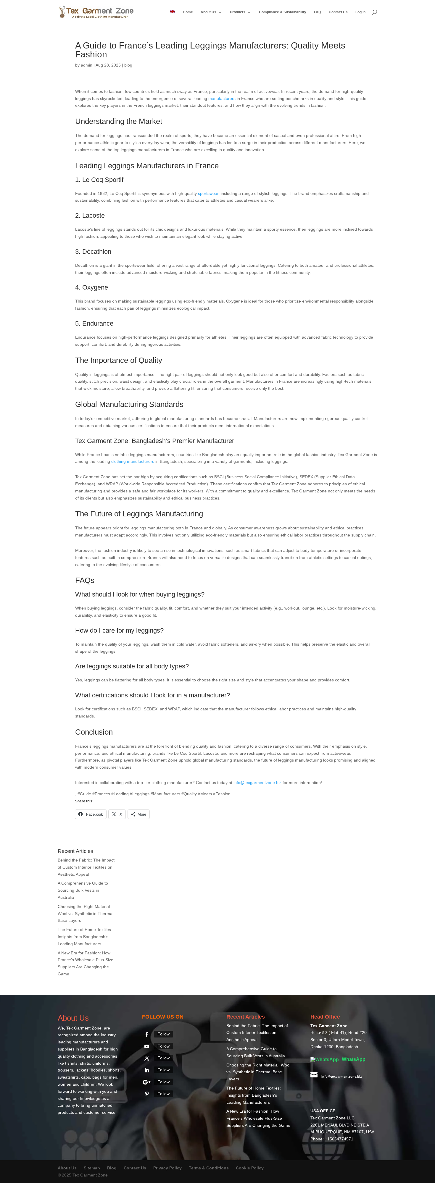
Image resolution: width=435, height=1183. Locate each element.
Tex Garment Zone (84, 1028)
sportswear (208, 193)
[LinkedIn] (147, 1070)
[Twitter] (147, 1058)
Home (188, 12)
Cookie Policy (250, 1168)
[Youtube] (147, 1046)
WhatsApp (353, 1059)
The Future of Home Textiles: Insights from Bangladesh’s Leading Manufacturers (85, 936)
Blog (112, 1168)
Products (237, 12)
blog (128, 65)
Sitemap (92, 1168)
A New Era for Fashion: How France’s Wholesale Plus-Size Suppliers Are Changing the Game (258, 1118)
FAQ (317, 12)
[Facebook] (147, 1034)
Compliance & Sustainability (282, 12)
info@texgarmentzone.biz (257, 782)
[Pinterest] (147, 1094)
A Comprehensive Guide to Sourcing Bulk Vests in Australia (83, 890)
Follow (163, 1034)
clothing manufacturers (132, 461)
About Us (208, 12)
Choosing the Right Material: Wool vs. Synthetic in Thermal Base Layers (85, 913)
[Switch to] (172, 17)
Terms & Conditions (209, 1168)
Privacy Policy (167, 1168)
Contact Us (338, 12)
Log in (360, 12)
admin (86, 65)
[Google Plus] (147, 1082)
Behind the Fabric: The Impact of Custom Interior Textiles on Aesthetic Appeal (86, 867)
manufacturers (222, 98)
